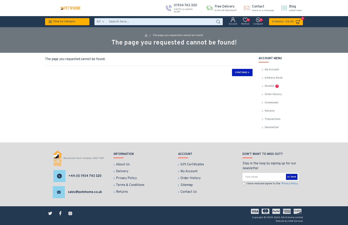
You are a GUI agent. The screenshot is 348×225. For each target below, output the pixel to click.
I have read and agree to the (272, 183)
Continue (241, 72)
